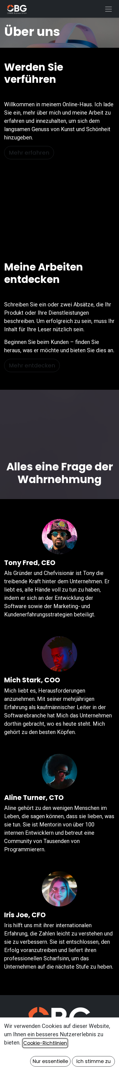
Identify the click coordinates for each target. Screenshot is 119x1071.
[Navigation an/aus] (108, 8)
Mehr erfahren (29, 153)
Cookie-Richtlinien (45, 1043)
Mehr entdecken (32, 365)
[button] (50, 1061)
